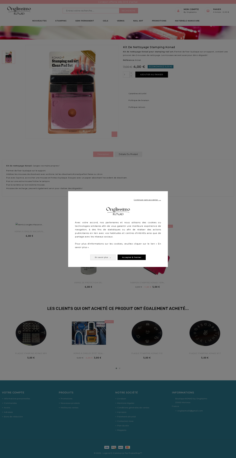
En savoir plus (103, 257)
